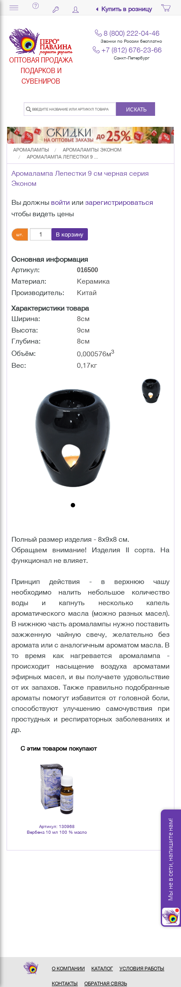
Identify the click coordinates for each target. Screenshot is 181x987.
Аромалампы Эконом (92, 149)
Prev (32, 777)
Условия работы (141, 968)
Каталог (102, 968)
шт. (19, 234)
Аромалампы (31, 149)
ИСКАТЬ (136, 110)
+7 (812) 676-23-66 (131, 50)
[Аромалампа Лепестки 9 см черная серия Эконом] (72, 437)
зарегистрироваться (119, 202)
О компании (68, 968)
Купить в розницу (126, 9)
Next (82, 777)
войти (60, 202)
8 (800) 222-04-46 (131, 33)
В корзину (69, 234)
